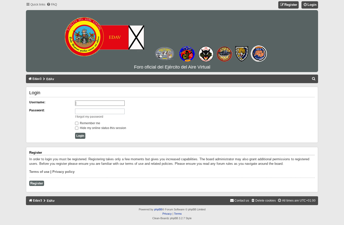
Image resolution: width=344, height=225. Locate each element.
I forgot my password (89, 116)
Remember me (89, 123)
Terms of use (39, 172)
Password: (37, 110)
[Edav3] (172, 37)
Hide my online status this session (102, 128)
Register (36, 183)
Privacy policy (63, 172)
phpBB (158, 209)
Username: (37, 102)
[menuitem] (52, 4)
